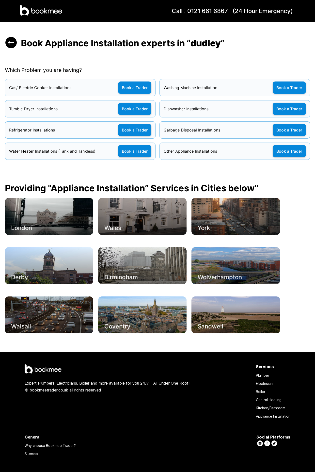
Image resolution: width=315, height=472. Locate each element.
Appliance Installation (273, 416)
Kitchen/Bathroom (270, 408)
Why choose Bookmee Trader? (50, 445)
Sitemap (31, 454)
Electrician (264, 383)
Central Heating (269, 400)
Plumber (262, 375)
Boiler (260, 392)
